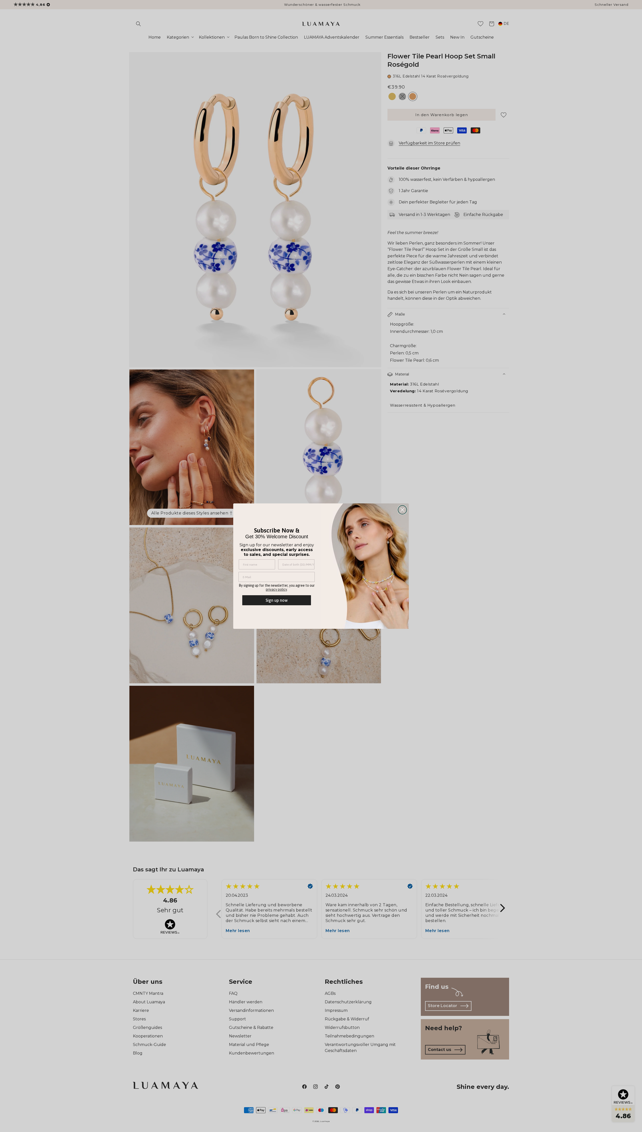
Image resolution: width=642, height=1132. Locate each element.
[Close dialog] (402, 509)
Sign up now (277, 600)
